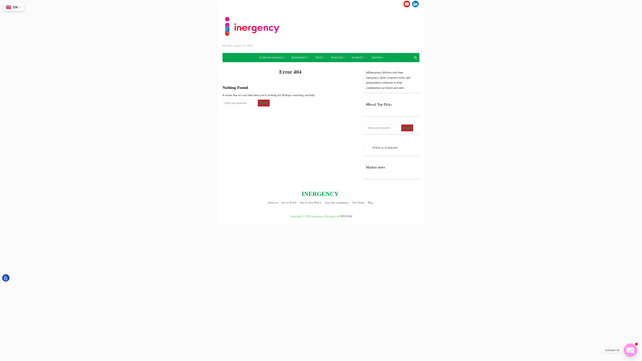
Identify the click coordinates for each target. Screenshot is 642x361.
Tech (319, 57)
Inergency (320, 194)
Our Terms (358, 202)
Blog (370, 202)
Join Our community (337, 202)
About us (273, 202)
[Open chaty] (630, 350)
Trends (376, 57)
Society (357, 57)
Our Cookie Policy (311, 202)
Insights (337, 57)
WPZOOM (346, 216)
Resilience (299, 57)
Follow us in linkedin (385, 147)
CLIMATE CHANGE (271, 57)
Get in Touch (289, 202)
